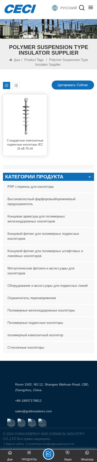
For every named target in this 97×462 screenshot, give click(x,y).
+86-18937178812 (28, 400)
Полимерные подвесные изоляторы (35, 323)
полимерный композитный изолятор (35, 335)
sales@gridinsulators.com (33, 411)
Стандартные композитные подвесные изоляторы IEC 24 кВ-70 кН (25, 144)
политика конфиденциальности (51, 444)
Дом (16, 60)
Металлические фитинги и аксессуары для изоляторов (40, 270)
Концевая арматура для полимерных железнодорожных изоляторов (36, 218)
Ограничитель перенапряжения (31, 298)
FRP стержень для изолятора (30, 186)
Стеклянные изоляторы (25, 347)
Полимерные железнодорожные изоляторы (41, 310)
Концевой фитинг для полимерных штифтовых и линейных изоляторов (45, 253)
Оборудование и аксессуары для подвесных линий (47, 285)
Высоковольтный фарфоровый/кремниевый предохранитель (41, 201)
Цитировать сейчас (73, 85)
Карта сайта (15, 444)
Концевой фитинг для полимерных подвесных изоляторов (43, 236)
